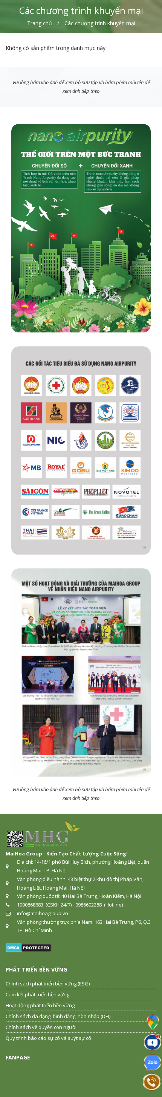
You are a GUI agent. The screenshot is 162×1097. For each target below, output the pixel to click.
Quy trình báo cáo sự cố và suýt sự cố (48, 1038)
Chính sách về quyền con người (41, 1027)
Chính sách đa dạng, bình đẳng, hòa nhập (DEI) (58, 1016)
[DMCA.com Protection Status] (28, 947)
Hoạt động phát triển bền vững (40, 1005)
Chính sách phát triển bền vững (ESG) (48, 983)
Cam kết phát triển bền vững (37, 994)
